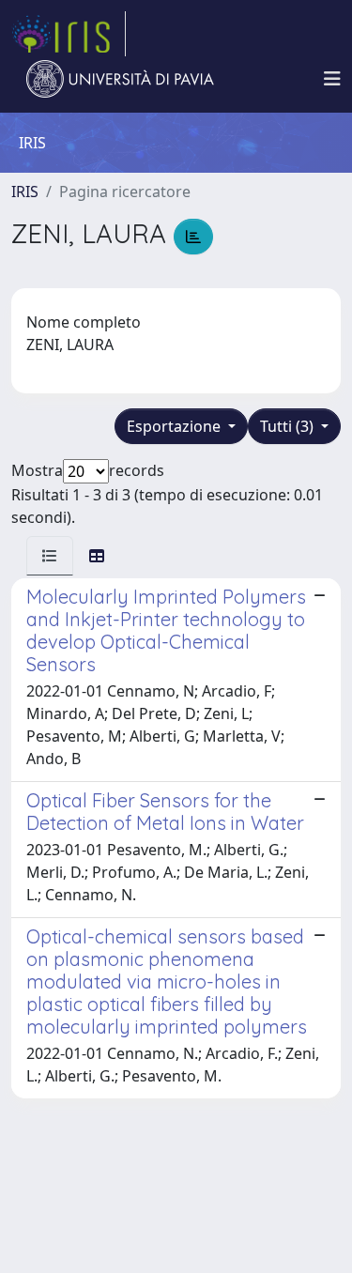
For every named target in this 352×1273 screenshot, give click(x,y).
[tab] (49, 555)
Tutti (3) (288, 426)
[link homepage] (68, 33)
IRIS (24, 191)
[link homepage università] (120, 78)
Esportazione (175, 426)
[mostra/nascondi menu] (332, 78)
